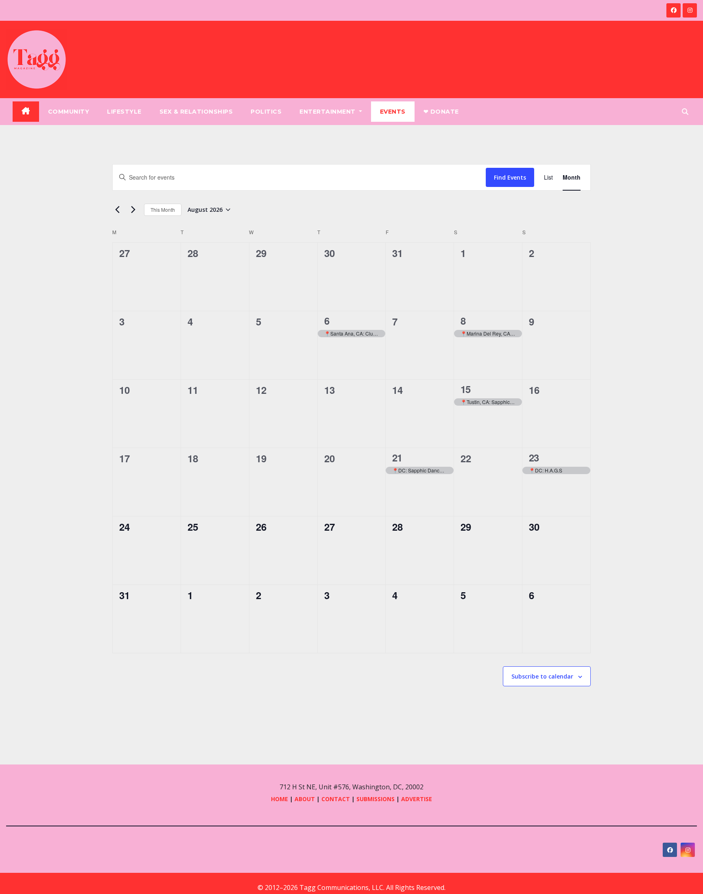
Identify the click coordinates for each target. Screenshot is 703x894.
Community (69, 111)
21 (397, 457)
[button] (685, 111)
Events (393, 111)
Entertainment (328, 111)
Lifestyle (124, 111)
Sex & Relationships (196, 111)
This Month (163, 209)
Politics (266, 111)
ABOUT (305, 799)
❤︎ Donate (441, 111)
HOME (279, 799)
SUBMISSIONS (375, 799)
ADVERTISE (416, 799)
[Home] (26, 111)
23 (534, 457)
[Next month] (133, 210)
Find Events (510, 177)
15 (465, 389)
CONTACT (336, 799)
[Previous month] (117, 210)
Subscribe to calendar (542, 676)
